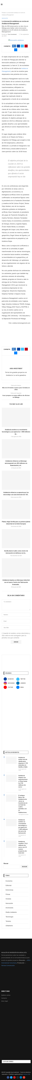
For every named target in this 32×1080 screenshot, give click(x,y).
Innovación (9, 903)
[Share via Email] (15, 49)
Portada (4, 12)
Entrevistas (9, 890)
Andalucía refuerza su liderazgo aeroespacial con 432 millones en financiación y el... (16, 463)
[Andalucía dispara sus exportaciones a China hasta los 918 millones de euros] (11, 778)
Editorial (8, 885)
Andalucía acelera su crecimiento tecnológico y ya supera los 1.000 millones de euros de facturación (23, 826)
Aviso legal (4, 1001)
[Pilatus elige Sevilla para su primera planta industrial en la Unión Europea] (16, 509)
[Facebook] (8, 1077)
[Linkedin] (21, 1077)
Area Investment (12, 34)
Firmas (8, 894)
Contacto (4, 998)
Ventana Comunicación (8, 965)
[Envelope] (24, 1077)
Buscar (6, 863)
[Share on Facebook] (18, 46)
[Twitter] (11, 1077)
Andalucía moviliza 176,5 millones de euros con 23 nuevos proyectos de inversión (23, 847)
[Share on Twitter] (22, 46)
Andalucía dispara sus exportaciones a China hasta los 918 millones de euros (23, 781)
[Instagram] (17, 1077)
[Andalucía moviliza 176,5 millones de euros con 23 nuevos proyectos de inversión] (11, 844)
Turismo (8, 921)
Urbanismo (9, 926)
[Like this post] (14, 46)
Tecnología (9, 917)
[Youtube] (14, 1077)
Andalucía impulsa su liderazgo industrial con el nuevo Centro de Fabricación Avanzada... (16, 582)
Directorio (5, 991)
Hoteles (8, 899)
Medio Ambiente (11, 912)
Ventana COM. (26, 1074)
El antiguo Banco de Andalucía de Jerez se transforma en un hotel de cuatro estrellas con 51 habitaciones (22, 804)
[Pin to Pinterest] (26, 46)
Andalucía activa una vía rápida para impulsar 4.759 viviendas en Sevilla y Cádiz (23, 762)
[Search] (30, 4)
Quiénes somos (5, 995)
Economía (9, 881)
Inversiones (9, 908)
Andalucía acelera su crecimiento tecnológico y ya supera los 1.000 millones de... (16, 432)
